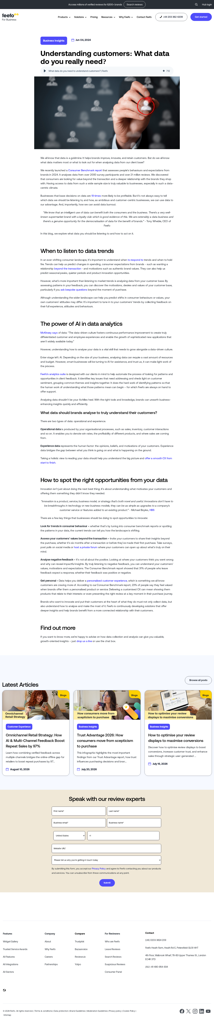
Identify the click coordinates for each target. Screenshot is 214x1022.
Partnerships (51, 964)
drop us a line (84, 641)
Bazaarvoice (81, 949)
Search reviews (135, 4)
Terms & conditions (43, 1011)
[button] (45, 71)
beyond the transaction (67, 268)
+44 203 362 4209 (173, 17)
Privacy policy (115, 1011)
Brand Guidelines (77, 1011)
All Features (9, 956)
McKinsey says (49, 332)
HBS (152, 510)
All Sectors (8, 972)
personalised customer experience (107, 580)
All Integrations (10, 964)
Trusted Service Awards (15, 949)
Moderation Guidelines (97, 1011)
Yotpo (78, 964)
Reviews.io (80, 956)
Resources (106, 17)
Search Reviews (113, 956)
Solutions (79, 17)
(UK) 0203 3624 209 (155, 940)
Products (63, 17)
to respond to (135, 259)
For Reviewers (112, 933)
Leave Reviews (112, 949)
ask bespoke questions (74, 289)
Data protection (61, 1011)
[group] (107, 71)
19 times (96, 195)
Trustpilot (79, 941)
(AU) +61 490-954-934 (156, 966)
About (48, 941)
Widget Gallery (10, 941)
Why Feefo (124, 17)
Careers (49, 956)
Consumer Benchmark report (85, 170)
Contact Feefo (144, 17)
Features (7, 933)
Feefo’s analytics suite (53, 374)
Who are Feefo (112, 941)
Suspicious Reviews (115, 964)
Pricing (94, 17)
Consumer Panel (113, 972)
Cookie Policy (129, 1011)
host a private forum (85, 547)
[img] (164, 71)
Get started (201, 17)
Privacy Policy (99, 868)
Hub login (207, 4)
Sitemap (7, 1015)
